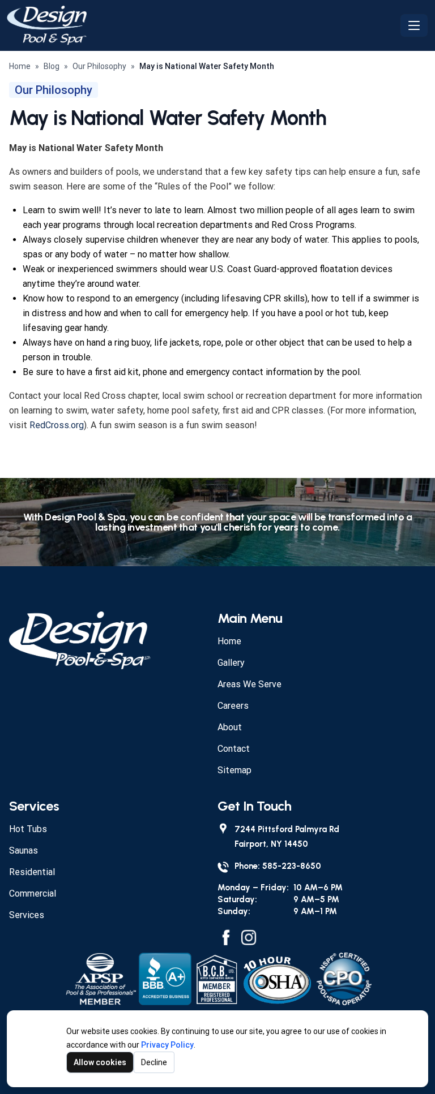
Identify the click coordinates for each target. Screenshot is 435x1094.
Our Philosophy (99, 66)
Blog (51, 66)
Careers (233, 705)
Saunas (23, 850)
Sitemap (234, 770)
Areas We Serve (250, 684)
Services (26, 915)
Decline (154, 1062)
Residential (32, 872)
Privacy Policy (167, 1044)
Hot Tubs (28, 829)
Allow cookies (100, 1062)
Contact (234, 748)
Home (20, 66)
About (230, 727)
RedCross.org (56, 425)
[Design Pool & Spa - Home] (201, 25)
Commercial (32, 893)
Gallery (231, 662)
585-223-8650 (291, 866)
